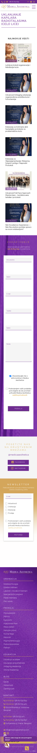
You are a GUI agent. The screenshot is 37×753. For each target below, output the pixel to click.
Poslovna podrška (11, 644)
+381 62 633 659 (14, 2)
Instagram (20, 468)
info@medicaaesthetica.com (17, 730)
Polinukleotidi (9, 613)
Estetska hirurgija (11, 584)
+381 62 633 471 (18, 716)
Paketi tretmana (10, 598)
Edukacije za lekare (12, 659)
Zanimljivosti (9, 689)
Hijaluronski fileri (11, 623)
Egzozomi (8, 620)
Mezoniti (7, 637)
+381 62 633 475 (20, 704)
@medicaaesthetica (18, 454)
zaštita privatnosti (19, 395)
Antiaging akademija (12, 666)
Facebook (19, 462)
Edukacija (10, 654)
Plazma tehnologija (12, 641)
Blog (6, 677)
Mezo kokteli (9, 627)
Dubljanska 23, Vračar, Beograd (18, 723)
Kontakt (9, 695)
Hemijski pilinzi (10, 630)
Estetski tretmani (10, 587)
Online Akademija (11, 670)
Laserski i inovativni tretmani (15, 591)
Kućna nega (9, 634)
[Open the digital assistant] (7, 745)
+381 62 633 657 (20, 720)
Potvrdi (18, 535)
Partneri (7, 648)
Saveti (6, 682)
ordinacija (10, 579)
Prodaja (9, 608)
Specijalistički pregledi (13, 594)
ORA (34, 751)
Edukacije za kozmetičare (14, 663)
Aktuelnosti (8, 685)
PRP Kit (7, 617)
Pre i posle (8, 601)
